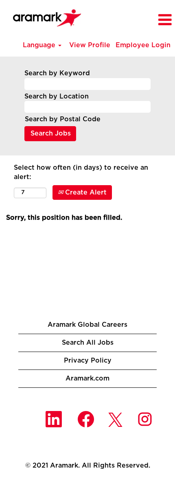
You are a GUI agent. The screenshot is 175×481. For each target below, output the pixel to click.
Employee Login (143, 45)
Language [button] (40, 45)
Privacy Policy (88, 360)
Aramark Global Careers (87, 324)
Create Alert (85, 192)
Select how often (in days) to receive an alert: (81, 172)
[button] (151, 20)
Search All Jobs (88, 342)
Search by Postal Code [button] (63, 119)
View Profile (89, 45)
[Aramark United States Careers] (42, 15)
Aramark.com (87, 378)
